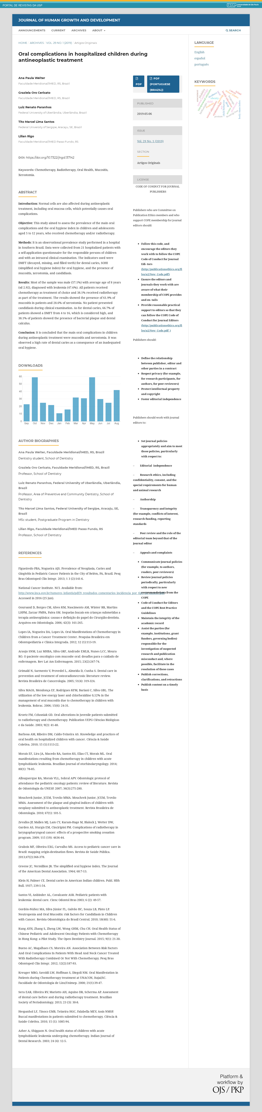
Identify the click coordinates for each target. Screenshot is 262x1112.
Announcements (31, 30)
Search (234, 30)
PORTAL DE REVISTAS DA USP (22, 5)
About (97, 30)
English (199, 52)
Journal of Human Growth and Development (69, 20)
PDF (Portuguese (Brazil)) (160, 84)
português (201, 64)
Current (58, 30)
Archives (78, 30)
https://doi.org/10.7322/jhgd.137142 (50, 157)
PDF (139, 84)
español (199, 58)
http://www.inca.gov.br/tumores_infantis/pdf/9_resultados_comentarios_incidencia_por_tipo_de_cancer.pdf (91, 593)
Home (22, 42)
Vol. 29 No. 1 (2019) (59, 42)
